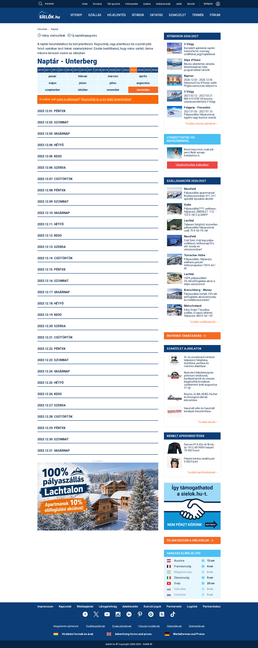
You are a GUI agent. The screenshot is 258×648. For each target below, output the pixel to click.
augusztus (143, 83)
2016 (83, 69)
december (143, 89)
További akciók (207, 422)
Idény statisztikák (53, 35)
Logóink (192, 606)
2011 (48, 69)
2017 (91, 69)
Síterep (76, 15)
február (82, 76)
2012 (55, 69)
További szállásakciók (203, 321)
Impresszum (45, 606)
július (113, 83)
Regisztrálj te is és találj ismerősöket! (106, 99)
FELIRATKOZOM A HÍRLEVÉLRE (188, 540)
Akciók (191, 3)
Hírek (85, 3)
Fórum (215, 15)
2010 (41, 69)
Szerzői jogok (152, 606)
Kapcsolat (65, 606)
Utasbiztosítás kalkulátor (192, 165)
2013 (62, 69)
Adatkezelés (130, 606)
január (52, 76)
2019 (105, 69)
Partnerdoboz (212, 606)
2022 (126, 69)
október (83, 89)
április (143, 76)
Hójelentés (116, 15)
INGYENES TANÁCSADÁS (184, 335)
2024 (140, 69)
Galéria (147, 3)
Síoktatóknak (197, 626)
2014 (69, 69)
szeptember (52, 89)
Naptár (54, 29)
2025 (147, 69)
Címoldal (42, 29)
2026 (155, 69)
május (52, 83)
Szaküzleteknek (121, 626)
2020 (112, 69)
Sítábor (138, 15)
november (113, 89)
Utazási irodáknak (149, 626)
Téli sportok (113, 3)
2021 (119, 69)
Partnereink (174, 606)
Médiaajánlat (85, 606)
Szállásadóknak (95, 626)
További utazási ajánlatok (201, 123)
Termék (198, 15)
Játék (179, 3)
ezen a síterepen (68, 99)
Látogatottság (108, 606)
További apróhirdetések (202, 472)
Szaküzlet (177, 15)
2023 (133, 69)
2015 (76, 69)
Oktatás (156, 15)
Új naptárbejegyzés (84, 35)
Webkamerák (163, 3)
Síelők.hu (48, 15)
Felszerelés (131, 3)
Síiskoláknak (174, 626)
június (83, 83)
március (113, 76)
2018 (98, 69)
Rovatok (97, 3)
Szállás (94, 15)
